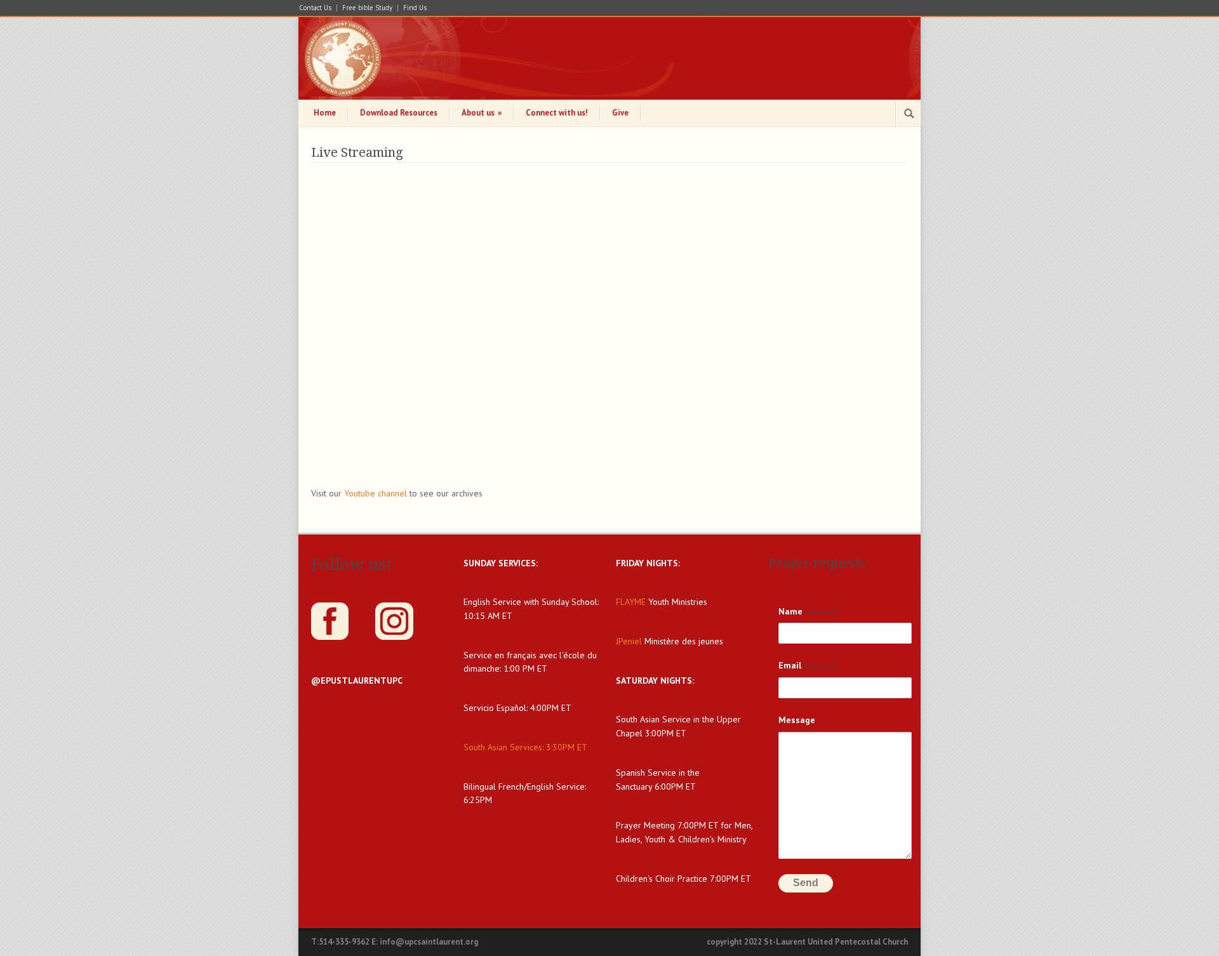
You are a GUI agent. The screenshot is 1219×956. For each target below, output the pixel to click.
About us (482, 112)
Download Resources (398, 112)
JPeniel (629, 641)
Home (325, 112)
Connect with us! (557, 112)
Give (620, 112)
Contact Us (315, 7)
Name (808, 611)
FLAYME (631, 601)
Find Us (415, 7)
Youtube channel (377, 493)
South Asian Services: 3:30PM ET (525, 747)
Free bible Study (367, 7)
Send (805, 882)
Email (807, 665)
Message (796, 720)
